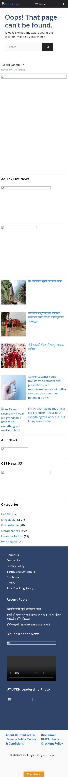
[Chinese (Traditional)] (5, 59)
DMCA (11, 583)
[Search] (48, 47)
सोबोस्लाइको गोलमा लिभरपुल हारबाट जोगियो (28, 624)
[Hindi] (12, 59)
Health (5, 514)
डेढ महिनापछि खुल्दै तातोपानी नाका (24, 609)
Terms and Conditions (21, 571)
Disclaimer (14, 577)
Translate (21, 70)
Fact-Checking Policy (20, 588)
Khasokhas (8, 519)
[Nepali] (15, 59)
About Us (13, 555)
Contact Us (14, 560)
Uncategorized (10, 531)
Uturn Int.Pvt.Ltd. (12, 536)
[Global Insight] (11, 4)
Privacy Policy (15, 566)
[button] (64, 4)
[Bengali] (2, 59)
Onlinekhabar (10, 525)
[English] (9, 59)
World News (9, 542)
